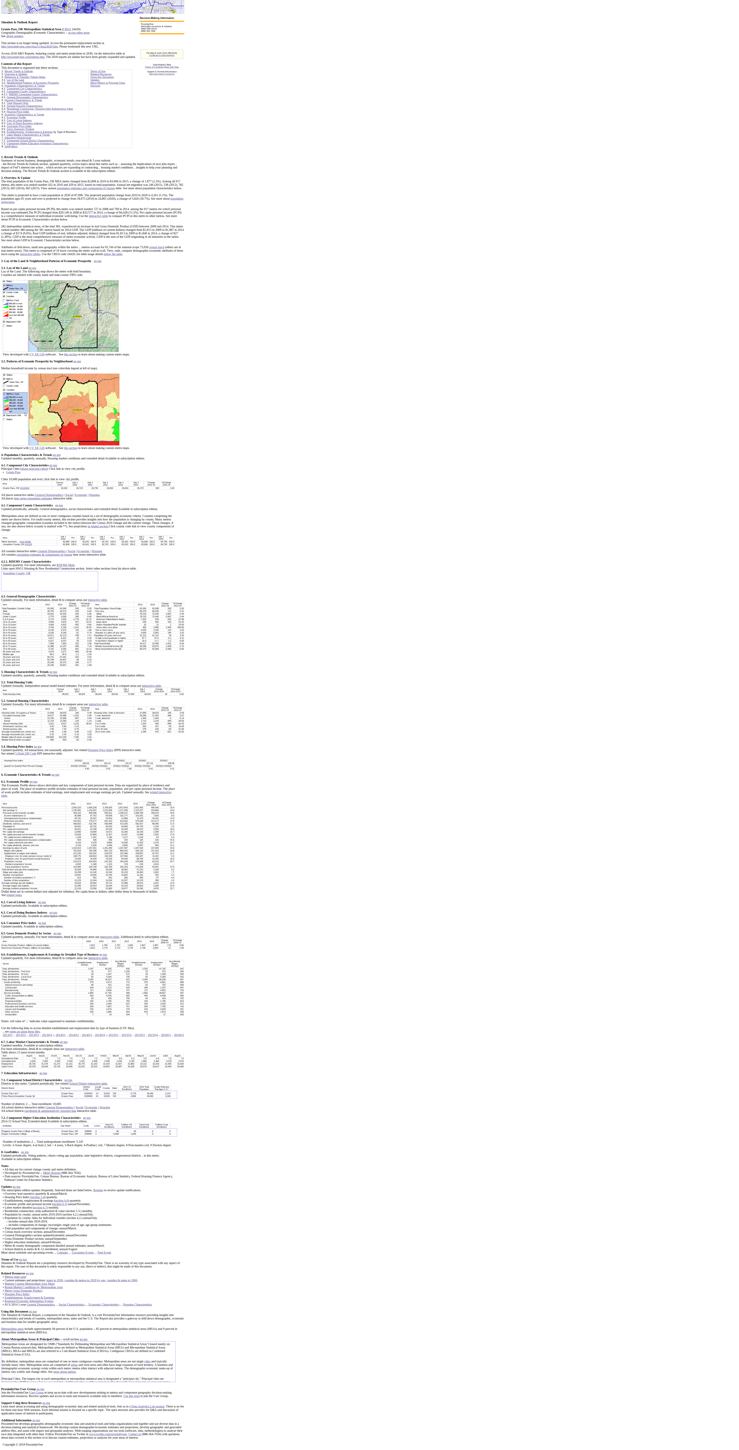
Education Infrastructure (18, 137)
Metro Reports (52, 1172)
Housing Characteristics (137, 1304)
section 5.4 (37, 1197)
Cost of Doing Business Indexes (25, 123)
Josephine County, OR (17, 573)
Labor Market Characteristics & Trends (28, 134)
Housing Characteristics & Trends (23, 100)
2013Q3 (34, 1035)
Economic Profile (16, 117)
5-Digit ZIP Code (25, 753)
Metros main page (15, 1276)
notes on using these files (25, 1031)
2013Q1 (8, 1035)
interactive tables (30, 254)
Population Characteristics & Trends (25, 85)
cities (147, 1361)
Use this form (131, 1396)
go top (97, 261)
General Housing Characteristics (25, 106)
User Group (36, 1392)
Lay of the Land (15, 80)
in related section (98, 526)
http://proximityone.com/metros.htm (22, 57)
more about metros (64, 1371)
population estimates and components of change (86, 188)
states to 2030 (54, 1280)
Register (98, 1190)
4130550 (25, 488)
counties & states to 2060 (122, 1280)
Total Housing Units (17, 103)
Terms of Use (97, 71)
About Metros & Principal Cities (107, 82)
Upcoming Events (83, 1252)
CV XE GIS (37, 354)
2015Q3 (140, 1035)
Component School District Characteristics (30, 140)
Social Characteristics (72, 1304)
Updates (95, 80)
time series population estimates (33, 498)
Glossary (95, 85)
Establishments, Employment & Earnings (30, 132)
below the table (113, 254)
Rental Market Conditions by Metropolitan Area (34, 1287)
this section (71, 354)
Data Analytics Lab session (147, 1406)
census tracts (156, 247)
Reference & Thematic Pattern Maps (25, 77)
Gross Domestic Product (20, 129)
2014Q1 (61, 1035)
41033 (28, 544)
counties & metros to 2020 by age (84, 1280)
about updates (14, 36)
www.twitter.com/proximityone (108, 1434)
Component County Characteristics (26, 91)
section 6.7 (40, 1207)
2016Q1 (166, 1035)
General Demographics (49, 495)
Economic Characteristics (104, 1304)
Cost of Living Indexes (19, 120)
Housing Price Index (18, 111)
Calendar (62, 1252)
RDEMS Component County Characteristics (33, 94)
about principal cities (33, 468)
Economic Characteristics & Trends (24, 114)
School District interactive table (88, 1083)
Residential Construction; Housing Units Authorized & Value (40, 108)
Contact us (134, 1434)
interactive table (98, 216)
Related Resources (101, 74)
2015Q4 (153, 1035)
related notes (14, 895)
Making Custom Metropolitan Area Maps (30, 1283)
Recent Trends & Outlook (19, 71)
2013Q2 (21, 1035)
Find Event (104, 1252)
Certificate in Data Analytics (162, 55)
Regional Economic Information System (29, 1301)
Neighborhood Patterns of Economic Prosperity (33, 82)
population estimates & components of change (44, 554)
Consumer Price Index (19, 126)
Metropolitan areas (12, 1328)
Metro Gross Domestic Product (23, 1290)
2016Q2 (179, 1035)
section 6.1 (59, 1204)
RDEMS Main (65, 565)
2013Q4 (47, 1035)
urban (74, 1364)
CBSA (67, 29)
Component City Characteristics (24, 88)
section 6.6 (61, 1200)
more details (25, 541)
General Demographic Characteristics (27, 97)
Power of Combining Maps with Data (162, 67)
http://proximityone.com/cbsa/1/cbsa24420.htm (29, 46)
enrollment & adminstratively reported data (50, 1110)
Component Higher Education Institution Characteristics (38, 143)
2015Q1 (114, 1035)
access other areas (79, 32)
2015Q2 (127, 1035)
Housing (94, 495)
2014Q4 (100, 1035)
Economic (81, 495)
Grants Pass (13, 472)
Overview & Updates (16, 74)
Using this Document (102, 77)
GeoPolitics (11, 146)
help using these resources (162, 74)
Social (69, 495)
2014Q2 (74, 1035)
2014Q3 (87, 1035)
